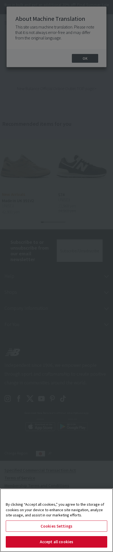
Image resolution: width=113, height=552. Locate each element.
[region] (56, 520)
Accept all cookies (56, 541)
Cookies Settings (56, 526)
